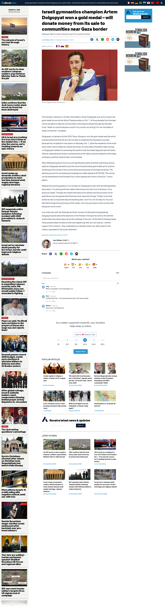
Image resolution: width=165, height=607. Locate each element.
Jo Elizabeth (47, 410)
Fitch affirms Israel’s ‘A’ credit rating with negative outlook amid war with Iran (14, 493)
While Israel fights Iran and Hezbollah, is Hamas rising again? (78, 406)
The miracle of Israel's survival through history (13, 42)
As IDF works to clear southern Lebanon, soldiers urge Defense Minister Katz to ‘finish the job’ (13, 74)
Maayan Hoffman (74, 410)
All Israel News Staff (75, 385)
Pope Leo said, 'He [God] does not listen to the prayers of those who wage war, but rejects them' (14, 325)
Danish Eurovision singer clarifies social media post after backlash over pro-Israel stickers (13, 526)
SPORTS (65, 235)
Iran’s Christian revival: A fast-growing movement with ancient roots (54, 406)
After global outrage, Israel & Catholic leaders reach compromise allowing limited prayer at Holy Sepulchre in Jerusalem (14, 396)
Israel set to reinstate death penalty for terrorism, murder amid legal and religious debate (14, 250)
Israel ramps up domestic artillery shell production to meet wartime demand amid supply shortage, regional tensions (14, 179)
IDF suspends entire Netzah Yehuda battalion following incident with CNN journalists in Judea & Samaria (13, 215)
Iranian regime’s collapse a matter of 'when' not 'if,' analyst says (54, 378)
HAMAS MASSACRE (55, 235)
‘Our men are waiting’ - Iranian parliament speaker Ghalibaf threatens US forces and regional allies (13, 559)
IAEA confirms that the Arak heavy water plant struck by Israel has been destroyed (14, 106)
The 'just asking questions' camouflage (14, 430)
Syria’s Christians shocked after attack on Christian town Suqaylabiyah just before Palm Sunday (13, 461)
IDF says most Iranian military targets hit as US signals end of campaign (13, 592)
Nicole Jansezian (48, 385)
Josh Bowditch (99, 410)
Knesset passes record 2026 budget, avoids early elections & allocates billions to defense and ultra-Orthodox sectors (14, 360)
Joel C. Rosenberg (100, 464)
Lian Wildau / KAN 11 (48, 40)
